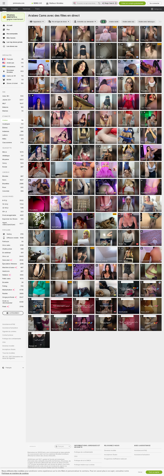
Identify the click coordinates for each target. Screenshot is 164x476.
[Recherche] (99, 3)
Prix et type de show (59, 22)
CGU (4, 342)
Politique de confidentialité (11, 339)
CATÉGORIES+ (14, 313)
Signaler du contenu (9, 331)
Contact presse (7, 335)
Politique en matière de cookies (15, 473)
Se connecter (154, 3)
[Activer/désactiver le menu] (4, 3)
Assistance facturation (10, 328)
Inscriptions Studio (8, 349)
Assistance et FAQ (8, 324)
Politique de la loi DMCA (82, 460)
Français (61, 446)
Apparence (37, 22)
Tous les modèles (8, 353)
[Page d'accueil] (19, 3)
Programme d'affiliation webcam (115, 459)
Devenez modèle (8, 346)
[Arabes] (103, 21)
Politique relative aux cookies (84, 465)
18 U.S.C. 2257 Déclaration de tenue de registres (12, 357)
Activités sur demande (85, 22)
